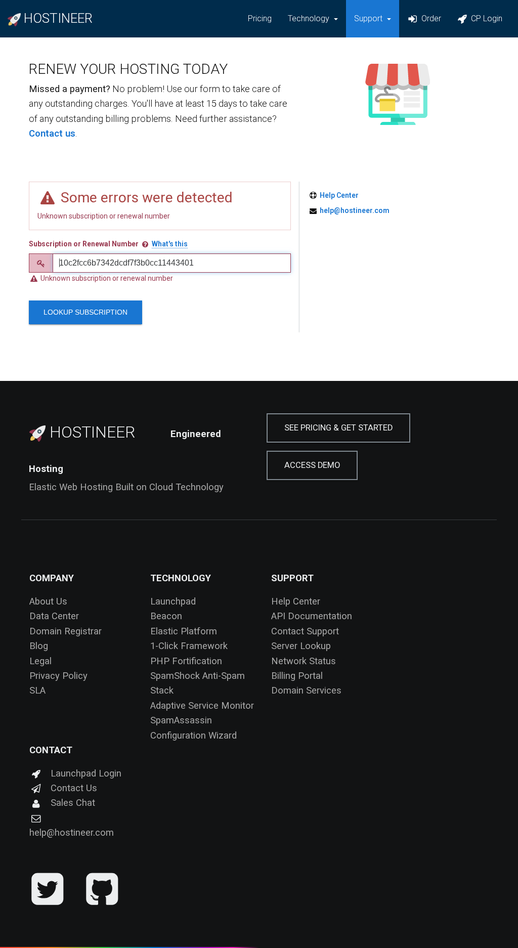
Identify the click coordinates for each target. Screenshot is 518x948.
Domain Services (306, 690)
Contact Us (74, 788)
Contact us (52, 133)
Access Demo (312, 465)
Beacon (166, 616)
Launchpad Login (86, 773)
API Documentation (311, 616)
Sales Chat (73, 802)
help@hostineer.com (355, 210)
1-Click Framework (189, 645)
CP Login (485, 18)
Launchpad (173, 601)
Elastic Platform (183, 631)
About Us (48, 601)
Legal (40, 661)
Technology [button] (309, 18)
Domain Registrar (65, 631)
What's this (170, 244)
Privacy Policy (58, 675)
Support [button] (369, 18)
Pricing (260, 18)
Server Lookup (301, 645)
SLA (37, 690)
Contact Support (305, 631)
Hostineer (90, 432)
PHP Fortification (186, 661)
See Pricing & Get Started (338, 428)
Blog (38, 645)
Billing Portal (297, 675)
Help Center (339, 195)
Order (430, 18)
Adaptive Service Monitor (202, 705)
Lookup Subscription (85, 312)
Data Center (54, 616)
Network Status (303, 661)
